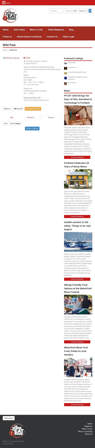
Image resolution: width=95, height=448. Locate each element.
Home (6, 29)
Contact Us (52, 36)
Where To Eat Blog (85, 431)
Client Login (68, 36)
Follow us (7, 36)
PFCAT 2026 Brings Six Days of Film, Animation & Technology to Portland (78, 99)
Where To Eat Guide (10, 441)
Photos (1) (31, 117)
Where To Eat (36, 29)
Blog (71, 29)
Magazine (88, 426)
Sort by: (15, 123)
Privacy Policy (8, 444)
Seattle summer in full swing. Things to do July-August (77, 226)
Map (11, 117)
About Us (88, 434)
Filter (5, 123)
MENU (8, 3)
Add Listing (19, 29)
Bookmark (19, 109)
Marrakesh (72, 63)
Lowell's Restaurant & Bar (77, 72)
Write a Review (33, 128)
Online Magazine (56, 29)
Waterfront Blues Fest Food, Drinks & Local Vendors (76, 351)
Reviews (51, 117)
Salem (27, 58)
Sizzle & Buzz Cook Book (29, 36)
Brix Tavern (72, 83)
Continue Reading (77, 157)
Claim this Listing (34, 109)
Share (7, 109)
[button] (4, 2)
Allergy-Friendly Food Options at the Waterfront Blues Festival (78, 288)
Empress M (72, 67)
